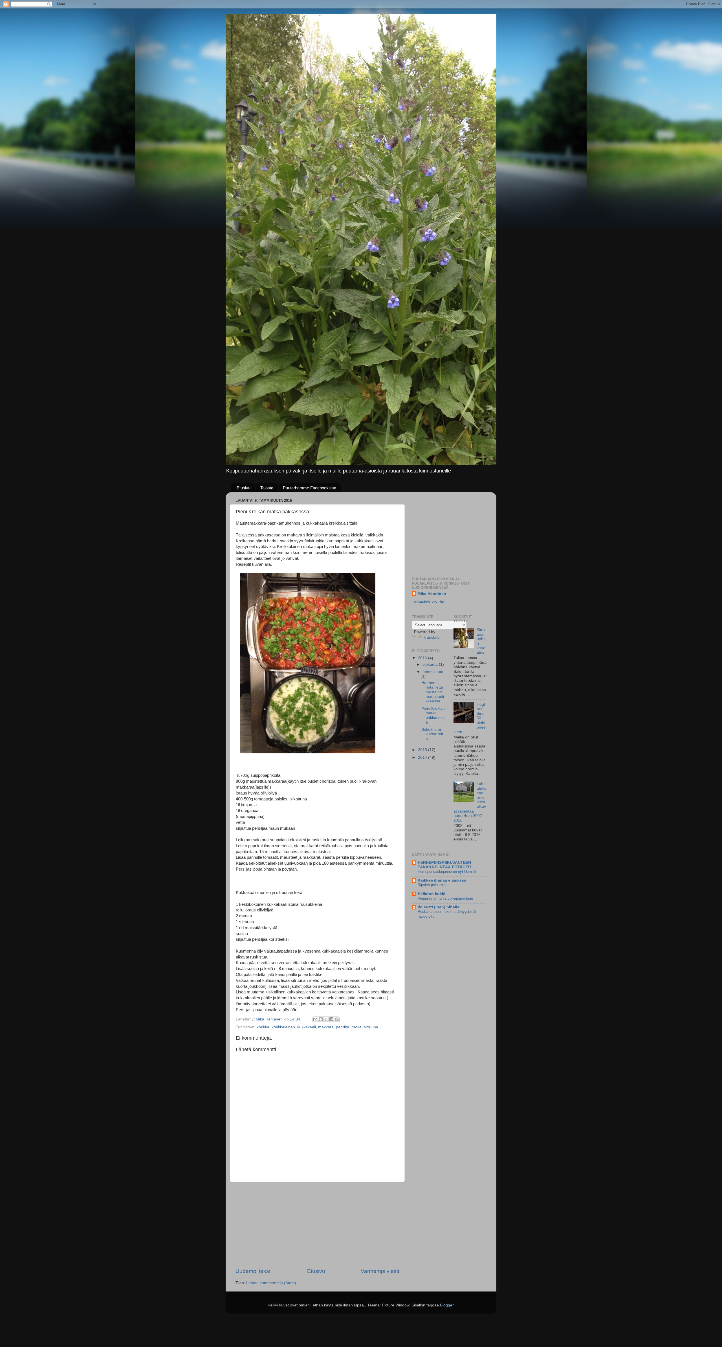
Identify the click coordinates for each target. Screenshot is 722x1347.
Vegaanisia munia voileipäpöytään (445, 898)
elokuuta (430, 664)
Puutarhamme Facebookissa (309, 487)
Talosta (266, 487)
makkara (326, 1027)
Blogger (447, 1305)
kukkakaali (306, 1027)
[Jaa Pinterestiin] (337, 1019)
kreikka (263, 1027)
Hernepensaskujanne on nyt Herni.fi (447, 871)
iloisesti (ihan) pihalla (438, 907)
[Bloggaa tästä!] (320, 1019)
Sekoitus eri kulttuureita (432, 734)
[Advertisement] (317, 1225)
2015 (423, 750)
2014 (423, 757)
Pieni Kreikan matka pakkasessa (433, 715)
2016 (423, 658)
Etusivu (243, 487)
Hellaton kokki (431, 894)
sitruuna (371, 1027)
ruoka (356, 1027)
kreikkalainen (283, 1027)
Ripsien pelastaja (432, 885)
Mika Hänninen (431, 594)
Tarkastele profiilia (428, 601)
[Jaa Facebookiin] (331, 1019)
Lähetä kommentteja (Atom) (271, 1283)
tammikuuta (432, 672)
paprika (342, 1027)
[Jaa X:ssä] (326, 1019)
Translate (431, 637)
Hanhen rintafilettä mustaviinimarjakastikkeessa (432, 692)
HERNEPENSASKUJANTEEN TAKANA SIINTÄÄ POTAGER (444, 864)
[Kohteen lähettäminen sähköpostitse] (315, 1019)
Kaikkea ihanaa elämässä (442, 880)
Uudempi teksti (253, 1271)
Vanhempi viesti (380, 1271)
